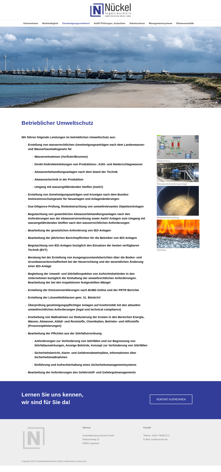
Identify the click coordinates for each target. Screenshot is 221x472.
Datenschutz (69, 461)
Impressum (82, 461)
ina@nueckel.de (159, 439)
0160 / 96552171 (161, 435)
